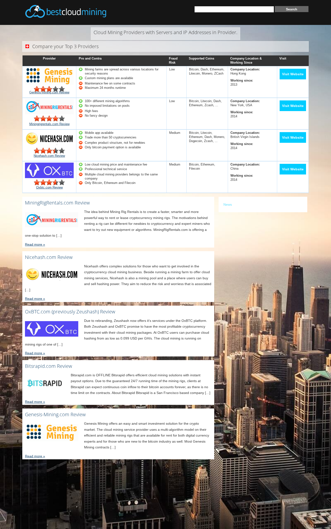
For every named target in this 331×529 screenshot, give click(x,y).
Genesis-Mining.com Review (55, 414)
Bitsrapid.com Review (48, 366)
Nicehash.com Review (49, 156)
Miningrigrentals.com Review (49, 124)
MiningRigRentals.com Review (57, 202)
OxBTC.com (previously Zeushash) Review (70, 311)
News (227, 204)
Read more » (35, 244)
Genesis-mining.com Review (49, 92)
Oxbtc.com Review (49, 187)
